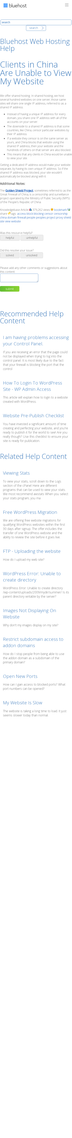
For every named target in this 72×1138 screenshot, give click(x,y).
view (7, 221)
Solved (10, 255)
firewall (21, 217)
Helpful (10, 238)
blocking (39, 214)
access (21, 214)
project (51, 217)
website (16, 221)
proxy (59, 217)
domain (12, 217)
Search (33, 28)
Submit (10, 289)
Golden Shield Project (19, 190)
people (31, 217)
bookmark (60, 210)
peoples (41, 217)
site (2, 221)
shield (67, 217)
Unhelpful (32, 238)
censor (48, 214)
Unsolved (31, 255)
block (30, 214)
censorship (61, 214)
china (3, 217)
